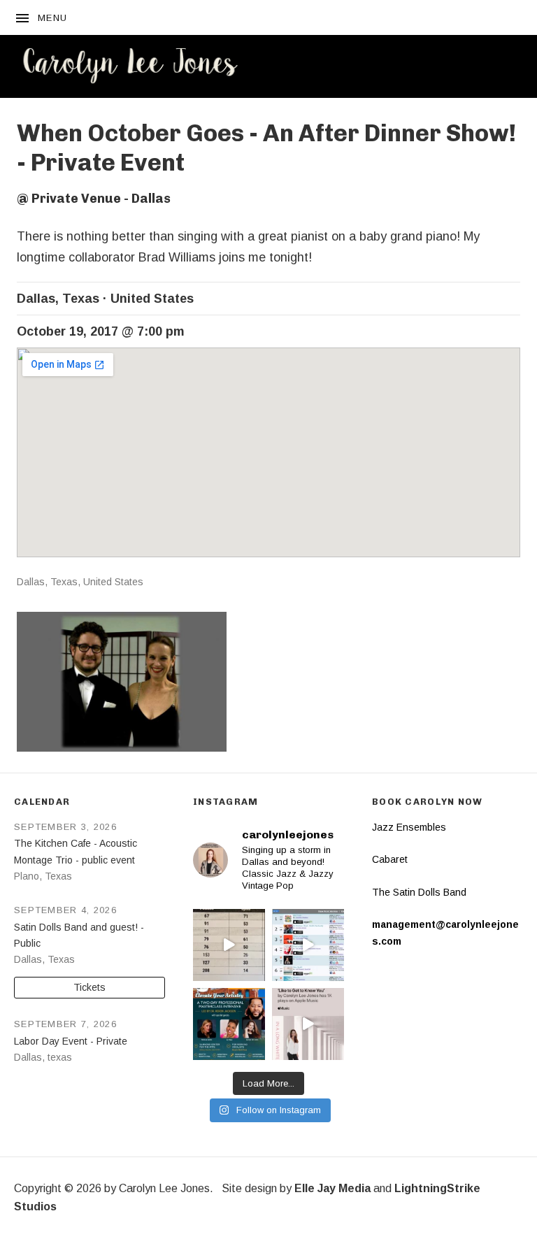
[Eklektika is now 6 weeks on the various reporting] (308, 945)
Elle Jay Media (332, 1188)
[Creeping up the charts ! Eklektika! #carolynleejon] (229, 945)
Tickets (89, 987)
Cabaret (390, 859)
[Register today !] (229, 1024)
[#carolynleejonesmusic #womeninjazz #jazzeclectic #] (308, 1024)
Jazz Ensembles (409, 827)
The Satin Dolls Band (419, 892)
